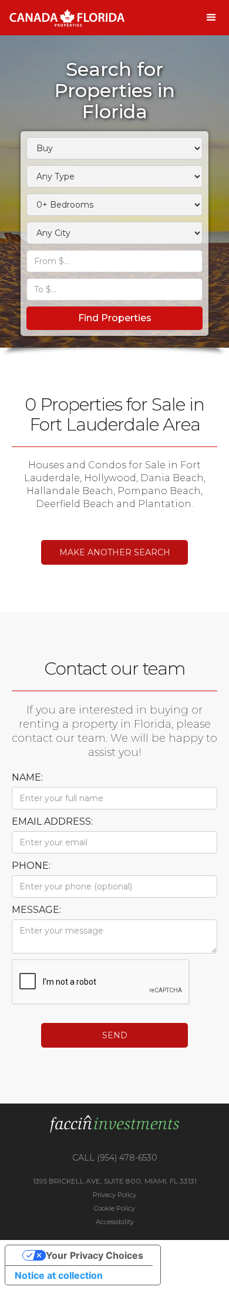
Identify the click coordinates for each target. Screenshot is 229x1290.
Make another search (114, 552)
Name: (27, 777)
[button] (211, 17)
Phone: (31, 865)
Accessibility (115, 1222)
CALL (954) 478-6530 (114, 1157)
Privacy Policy (114, 1195)
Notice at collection (59, 1275)
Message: (36, 909)
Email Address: (52, 821)
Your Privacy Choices (94, 1255)
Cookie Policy (114, 1208)
